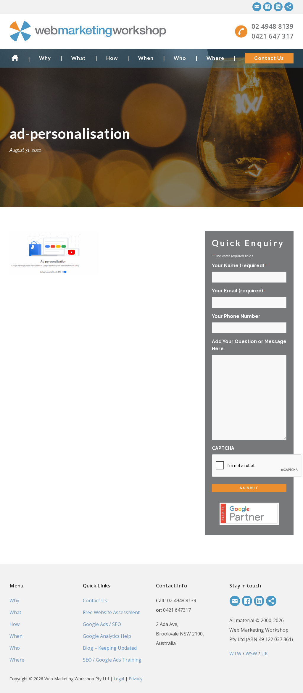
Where (215, 58)
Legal (119, 678)
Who (180, 58)
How (112, 58)
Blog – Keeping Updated (110, 648)
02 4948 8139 (273, 26)
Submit (249, 488)
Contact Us (269, 58)
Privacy (135, 678)
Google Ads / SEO (102, 624)
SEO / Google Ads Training (112, 660)
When (146, 58)
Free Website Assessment (111, 612)
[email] (256, 6)
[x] (288, 6)
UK (264, 653)
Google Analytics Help (107, 636)
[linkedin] (278, 6)
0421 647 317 (273, 35)
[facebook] (267, 6)
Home (16, 58)
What (78, 58)
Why (45, 58)
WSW (251, 653)
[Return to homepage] (102, 31)
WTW (235, 653)
